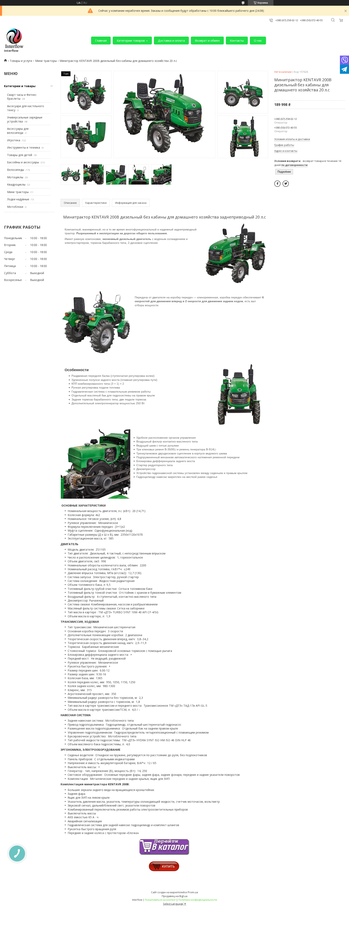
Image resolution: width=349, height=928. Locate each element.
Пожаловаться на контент (160, 900)
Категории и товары (20, 86)
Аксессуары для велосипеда (17, 131)
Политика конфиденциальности (197, 900)
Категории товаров (131, 40)
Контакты (237, 40)
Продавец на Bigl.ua (174, 896)
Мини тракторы (46, 61)
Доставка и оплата (171, 40)
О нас (258, 40)
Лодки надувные (18, 199)
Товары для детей (19, 155)
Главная (101, 40)
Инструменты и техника (23, 147)
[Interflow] (14, 38)
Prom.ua (193, 892)
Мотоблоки (15, 207)
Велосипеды (15, 170)
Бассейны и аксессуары (23, 162)
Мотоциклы (15, 177)
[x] (286, 184)
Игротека (13, 140)
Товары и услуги (21, 61)
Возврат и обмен (207, 40)
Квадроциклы (16, 184)
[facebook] (277, 184)
